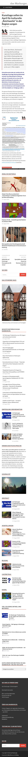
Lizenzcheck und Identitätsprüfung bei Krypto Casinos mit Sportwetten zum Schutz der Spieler (14, 394)
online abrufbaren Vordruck (9, 162)
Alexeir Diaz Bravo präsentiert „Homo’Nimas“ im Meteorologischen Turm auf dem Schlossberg (14, 195)
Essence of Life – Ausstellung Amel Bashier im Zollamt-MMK (19, 543)
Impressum (5, 715)
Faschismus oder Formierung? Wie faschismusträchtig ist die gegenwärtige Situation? (19, 580)
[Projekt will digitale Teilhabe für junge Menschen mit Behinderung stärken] (6, 434)
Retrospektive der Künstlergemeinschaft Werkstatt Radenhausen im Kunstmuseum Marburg (14, 245)
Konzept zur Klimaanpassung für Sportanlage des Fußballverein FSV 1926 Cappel (13, 378)
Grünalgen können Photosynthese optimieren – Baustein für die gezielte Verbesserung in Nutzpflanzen (12, 386)
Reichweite (22, 168)
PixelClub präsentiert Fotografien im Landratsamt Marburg (18, 552)
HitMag (17, 755)
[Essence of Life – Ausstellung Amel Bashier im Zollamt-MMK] (14, 210)
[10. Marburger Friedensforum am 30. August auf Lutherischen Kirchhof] (6, 413)
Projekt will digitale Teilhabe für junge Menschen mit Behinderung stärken (18, 436)
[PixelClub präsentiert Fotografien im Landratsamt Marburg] (6, 550)
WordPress (10, 755)
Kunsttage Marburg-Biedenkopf (10, 168)
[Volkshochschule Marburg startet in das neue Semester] (6, 564)
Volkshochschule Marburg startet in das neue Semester (18, 565)
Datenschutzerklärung (7, 717)
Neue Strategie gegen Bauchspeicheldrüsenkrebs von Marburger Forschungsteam (13, 349)
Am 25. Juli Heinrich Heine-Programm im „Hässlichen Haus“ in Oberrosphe (17, 426)
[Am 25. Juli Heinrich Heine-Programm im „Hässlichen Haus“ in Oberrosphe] (6, 423)
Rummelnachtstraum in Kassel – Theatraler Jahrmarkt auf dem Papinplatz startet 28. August (14, 363)
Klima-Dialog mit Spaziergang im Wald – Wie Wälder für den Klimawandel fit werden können (18, 515)
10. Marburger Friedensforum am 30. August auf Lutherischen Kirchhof (18, 415)
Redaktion (4, 719)
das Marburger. (13, 752)
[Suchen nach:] (14, 274)
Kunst (3, 12)
